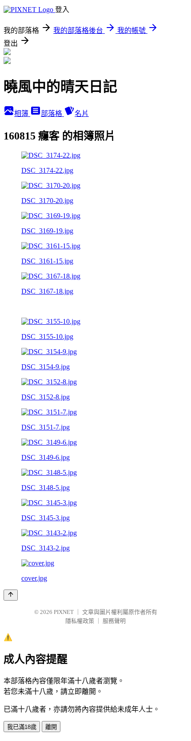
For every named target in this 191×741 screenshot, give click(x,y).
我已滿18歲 (21, 727)
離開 (51, 727)
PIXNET (64, 612)
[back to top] (11, 595)
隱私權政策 (79, 621)
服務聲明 (114, 621)
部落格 (52, 113)
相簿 (22, 113)
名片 (82, 113)
